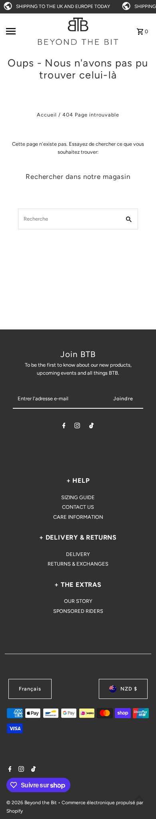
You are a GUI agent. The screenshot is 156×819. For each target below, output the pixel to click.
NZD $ (128, 689)
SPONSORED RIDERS (78, 611)
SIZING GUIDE (78, 497)
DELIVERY (78, 554)
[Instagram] (77, 427)
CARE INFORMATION (78, 517)
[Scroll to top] (139, 798)
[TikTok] (91, 427)
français (30, 689)
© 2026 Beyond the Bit (32, 802)
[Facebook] (64, 427)
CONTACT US (78, 507)
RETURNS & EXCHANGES (78, 564)
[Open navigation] (19, 31)
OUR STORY (78, 601)
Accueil (47, 115)
